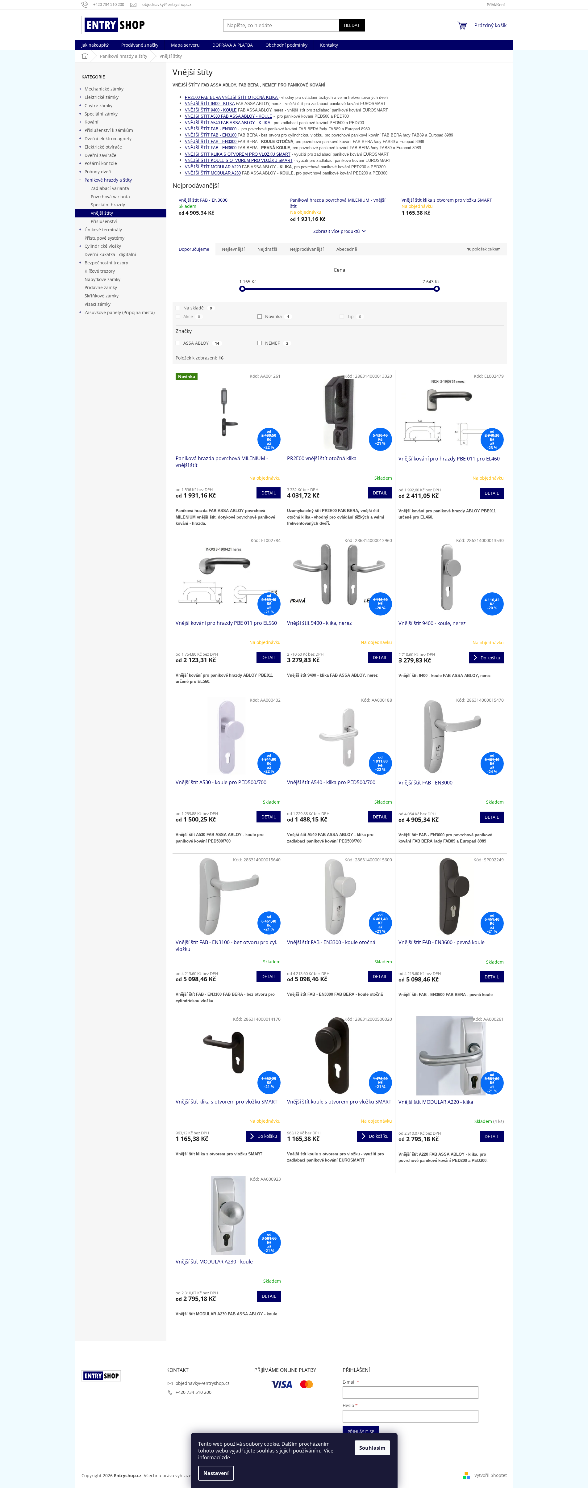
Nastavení (216, 1473)
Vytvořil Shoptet (490, 1475)
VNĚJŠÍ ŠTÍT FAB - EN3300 (211, 141)
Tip (354, 316)
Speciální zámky (101, 114)
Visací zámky (98, 304)
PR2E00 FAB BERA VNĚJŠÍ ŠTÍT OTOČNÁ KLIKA (232, 97)
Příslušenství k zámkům (109, 130)
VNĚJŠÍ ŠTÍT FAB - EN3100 (211, 135)
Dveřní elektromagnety (108, 138)
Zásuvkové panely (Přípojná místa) (120, 312)
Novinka (277, 316)
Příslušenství (104, 221)
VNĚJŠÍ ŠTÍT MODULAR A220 (213, 167)
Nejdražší (267, 249)
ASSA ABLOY (201, 343)
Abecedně (346, 249)
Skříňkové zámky (102, 296)
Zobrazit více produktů (336, 231)
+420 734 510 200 (193, 1392)
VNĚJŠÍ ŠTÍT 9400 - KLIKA (210, 103)
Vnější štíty (102, 213)
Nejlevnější (233, 249)
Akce (191, 316)
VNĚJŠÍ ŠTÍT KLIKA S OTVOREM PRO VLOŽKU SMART (237, 154)
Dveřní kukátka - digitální (110, 254)
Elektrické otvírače (103, 147)
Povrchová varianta (110, 197)
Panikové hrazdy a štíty (108, 180)
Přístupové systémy (104, 238)
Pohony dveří (98, 171)
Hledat (352, 25)
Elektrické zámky (102, 97)
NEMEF (276, 343)
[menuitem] (95, 45)
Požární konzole (101, 163)
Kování (91, 122)
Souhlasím (372, 1447)
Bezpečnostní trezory (106, 263)
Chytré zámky (98, 105)
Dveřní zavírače (100, 155)
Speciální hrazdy (108, 205)
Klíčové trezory (100, 271)
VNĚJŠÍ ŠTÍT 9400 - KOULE (211, 110)
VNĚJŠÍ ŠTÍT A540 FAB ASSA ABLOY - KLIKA (227, 122)
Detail (268, 493)
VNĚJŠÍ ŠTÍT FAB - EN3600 (210, 147)
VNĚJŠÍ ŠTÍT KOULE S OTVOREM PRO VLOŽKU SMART (239, 160)
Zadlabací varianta (110, 188)
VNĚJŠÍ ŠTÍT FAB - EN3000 (211, 129)
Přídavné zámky (101, 287)
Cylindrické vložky (103, 246)
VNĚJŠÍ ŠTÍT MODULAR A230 (213, 173)
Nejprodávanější (307, 249)
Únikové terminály (103, 230)
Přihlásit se (361, 1432)
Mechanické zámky (104, 89)
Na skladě (197, 308)
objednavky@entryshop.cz (203, 1383)
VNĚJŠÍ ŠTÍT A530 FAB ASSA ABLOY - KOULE (228, 116)
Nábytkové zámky (102, 279)
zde (226, 1457)
